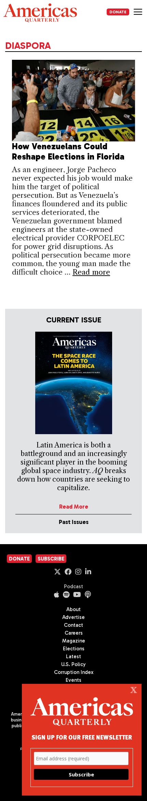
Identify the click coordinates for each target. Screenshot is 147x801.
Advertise (73, 617)
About (73, 609)
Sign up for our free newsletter (81, 737)
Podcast (73, 586)
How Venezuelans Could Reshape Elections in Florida (68, 151)
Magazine (73, 641)
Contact (73, 625)
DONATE (117, 12)
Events (73, 680)
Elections (73, 649)
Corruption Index (73, 672)
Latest (73, 656)
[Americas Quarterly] (40, 13)
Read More (73, 506)
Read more (91, 272)
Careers (74, 633)
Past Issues (74, 522)
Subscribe (51, 559)
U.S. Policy (73, 664)
